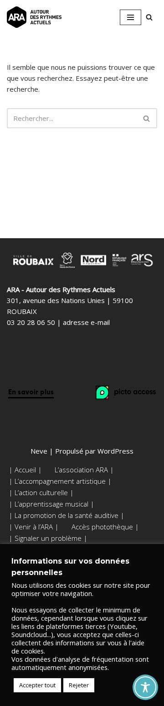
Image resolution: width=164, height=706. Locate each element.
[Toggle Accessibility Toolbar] (145, 687)
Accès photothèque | (105, 526)
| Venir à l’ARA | (34, 526)
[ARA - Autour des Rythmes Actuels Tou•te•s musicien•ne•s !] (34, 17)
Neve (39, 450)
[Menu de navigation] (130, 17)
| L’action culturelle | (41, 492)
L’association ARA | (84, 469)
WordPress (115, 450)
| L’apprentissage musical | (51, 503)
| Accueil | (25, 469)
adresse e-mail (86, 322)
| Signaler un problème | (48, 538)
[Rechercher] (149, 17)
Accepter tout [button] (37, 685)
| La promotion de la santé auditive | (66, 515)
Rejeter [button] (79, 685)
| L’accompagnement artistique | (60, 481)
